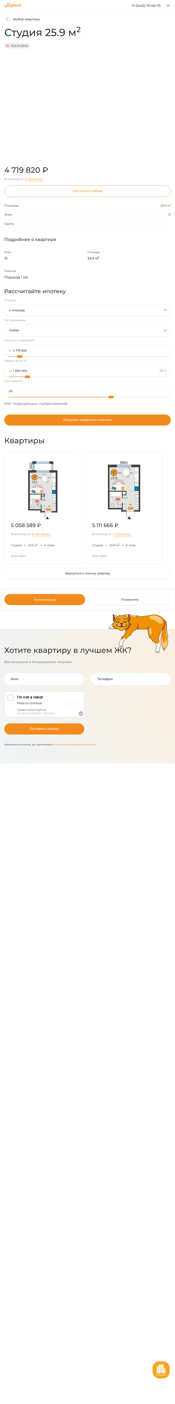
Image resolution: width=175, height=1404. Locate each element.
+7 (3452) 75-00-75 (145, 6)
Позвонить (130, 599)
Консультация (45, 599)
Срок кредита (13, 381)
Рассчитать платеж (87, 191)
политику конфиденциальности (74, 744)
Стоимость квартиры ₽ (19, 340)
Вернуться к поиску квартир (87, 573)
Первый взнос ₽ (15, 360)
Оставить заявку (44, 729)
